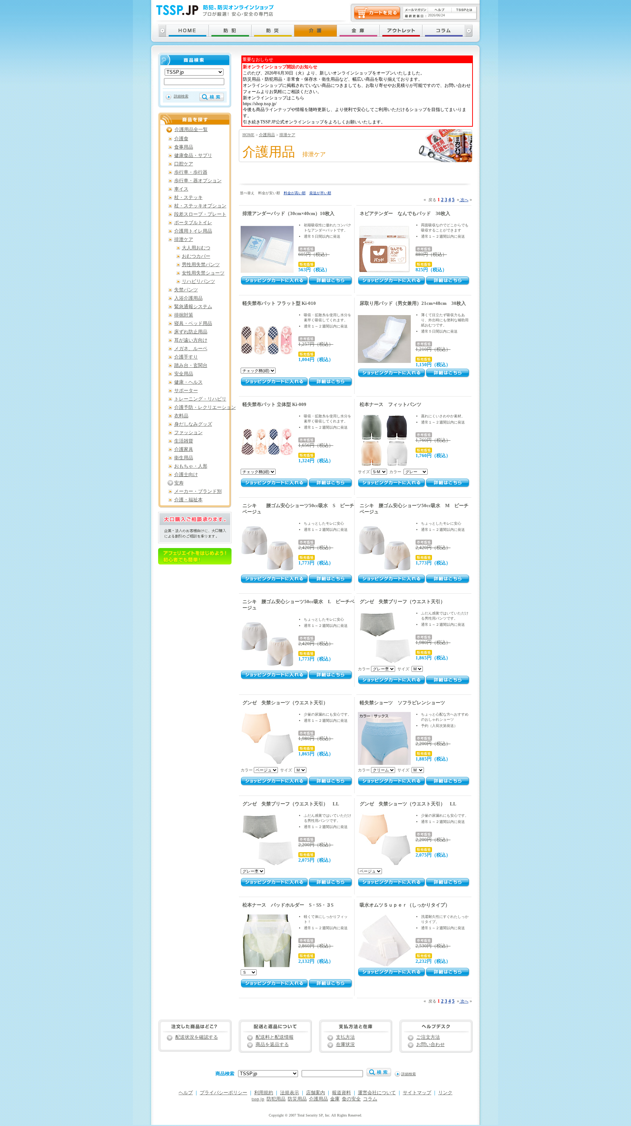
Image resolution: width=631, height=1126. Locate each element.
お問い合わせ (430, 1044)
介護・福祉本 (188, 499)
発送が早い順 (320, 193)
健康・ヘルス (188, 382)
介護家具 (183, 449)
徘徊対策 (183, 315)
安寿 (179, 483)
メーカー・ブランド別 (198, 491)
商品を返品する (272, 1044)
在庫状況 (345, 1044)
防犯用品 (276, 1099)
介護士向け (186, 474)
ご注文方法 (428, 1037)
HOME (248, 135)
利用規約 (263, 1092)
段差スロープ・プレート (200, 214)
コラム (370, 1099)
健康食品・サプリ (193, 155)
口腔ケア (183, 163)
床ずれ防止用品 (190, 331)
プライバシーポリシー (223, 1092)
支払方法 (345, 1037)
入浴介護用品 (188, 298)
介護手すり (186, 357)
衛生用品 (183, 457)
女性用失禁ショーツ (203, 273)
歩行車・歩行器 (190, 172)
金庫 (335, 1099)
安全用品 (183, 373)
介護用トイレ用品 (193, 231)
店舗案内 (315, 1092)
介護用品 (267, 135)
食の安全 (351, 1099)
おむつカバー (196, 256)
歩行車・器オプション (198, 180)
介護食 (181, 138)
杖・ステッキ (188, 197)
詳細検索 (181, 96)
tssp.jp (258, 1099)
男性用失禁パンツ (201, 264)
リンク (445, 1092)
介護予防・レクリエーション (205, 407)
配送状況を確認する (196, 1037)
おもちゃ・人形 (190, 466)
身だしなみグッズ (193, 424)
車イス (181, 189)
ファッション (188, 432)
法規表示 (289, 1092)
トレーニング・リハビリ (200, 399)
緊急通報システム (193, 306)
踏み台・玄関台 (190, 365)
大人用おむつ (196, 247)
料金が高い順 (295, 193)
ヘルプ (186, 1092)
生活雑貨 (183, 441)
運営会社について (377, 1092)
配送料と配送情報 (275, 1037)
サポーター (186, 390)
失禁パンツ (186, 289)
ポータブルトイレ (193, 222)
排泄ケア (287, 135)
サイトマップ (417, 1092)
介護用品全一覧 (191, 129)
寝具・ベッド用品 (193, 323)
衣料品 (181, 415)
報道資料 (341, 1092)
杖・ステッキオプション (200, 205)
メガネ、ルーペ (190, 348)
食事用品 (183, 147)
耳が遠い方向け (190, 340)
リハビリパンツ (198, 281)
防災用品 (297, 1099)
